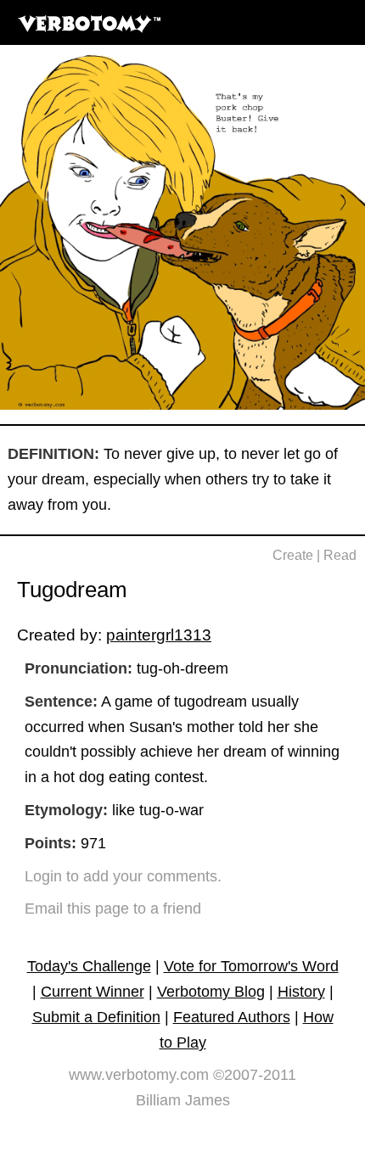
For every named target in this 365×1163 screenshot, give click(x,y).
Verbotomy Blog (211, 991)
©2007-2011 (254, 1074)
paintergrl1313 (158, 634)
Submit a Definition (96, 1017)
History (301, 991)
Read (340, 555)
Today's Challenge (89, 966)
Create (292, 555)
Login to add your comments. (123, 876)
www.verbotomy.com (139, 1074)
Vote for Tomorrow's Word (251, 966)
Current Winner (92, 991)
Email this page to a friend (113, 908)
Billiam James (183, 1100)
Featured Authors (231, 1017)
